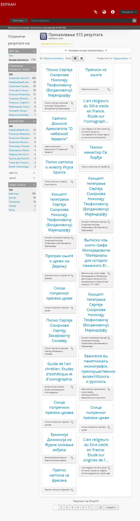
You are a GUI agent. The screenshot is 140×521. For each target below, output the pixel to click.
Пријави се (127, 11)
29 (100, 507)
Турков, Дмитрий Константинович (27, 158)
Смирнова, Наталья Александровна (27, 86)
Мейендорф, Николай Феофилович (27, 106)
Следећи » (111, 507)
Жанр (12, 177)
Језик (104, 12)
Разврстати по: (105, 58)
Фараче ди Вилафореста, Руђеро (26, 114)
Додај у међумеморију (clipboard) (72, 103)
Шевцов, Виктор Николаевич (24, 154)
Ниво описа (17, 184)
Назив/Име (16, 121)
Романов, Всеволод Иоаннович (25, 94)
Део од (14, 50)
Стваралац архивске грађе (19, 67)
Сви (11, 55)
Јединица (13, 193)
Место (13, 172)
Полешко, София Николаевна (24, 102)
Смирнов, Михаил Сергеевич (24, 98)
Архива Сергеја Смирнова (22, 59)
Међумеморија (95, 12)
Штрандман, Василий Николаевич (27, 150)
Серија (12, 205)
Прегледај (18, 20)
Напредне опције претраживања (85, 50)
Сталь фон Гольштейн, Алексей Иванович (31, 90)
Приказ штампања (53, 58)
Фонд (12, 209)
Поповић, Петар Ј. (18, 110)
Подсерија (14, 201)
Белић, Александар (19, 166)
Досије (12, 197)
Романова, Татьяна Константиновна (28, 146)
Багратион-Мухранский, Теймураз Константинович (36, 137)
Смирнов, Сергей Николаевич (25, 78)
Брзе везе (112, 12)
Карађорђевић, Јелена (20, 82)
